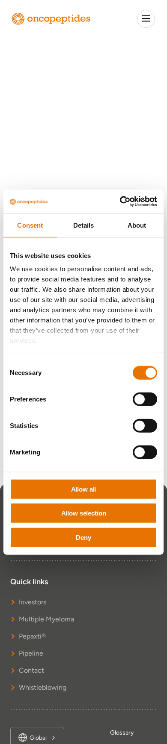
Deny (83, 537)
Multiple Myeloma (46, 619)
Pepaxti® (32, 636)
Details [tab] (83, 224)
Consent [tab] (30, 224)
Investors (32, 602)
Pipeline (31, 653)
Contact (31, 670)
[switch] (145, 399)
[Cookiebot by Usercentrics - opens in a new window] (120, 201)
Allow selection (83, 513)
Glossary (122, 732)
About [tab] (137, 224)
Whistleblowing (42, 687)
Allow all (83, 488)
